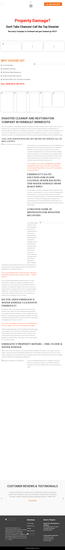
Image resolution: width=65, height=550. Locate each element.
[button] (31, 6)
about (6, 539)
